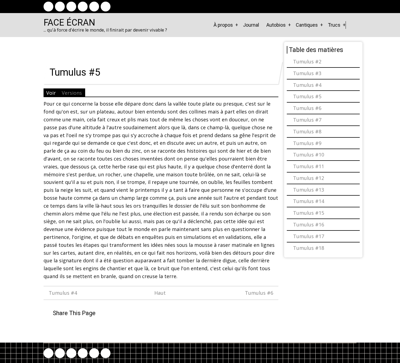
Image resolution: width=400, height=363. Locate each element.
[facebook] (48, 6)
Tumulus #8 (307, 131)
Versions (72, 93)
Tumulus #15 (308, 213)
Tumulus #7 (307, 119)
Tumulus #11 (308, 166)
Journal (251, 25)
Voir (51, 93)
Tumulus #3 (307, 73)
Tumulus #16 (308, 224)
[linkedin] (83, 6)
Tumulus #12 (308, 178)
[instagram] (71, 6)
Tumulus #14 (308, 201)
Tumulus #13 (308, 189)
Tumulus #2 (307, 61)
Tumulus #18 (308, 248)
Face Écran (69, 22)
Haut (160, 293)
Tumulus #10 (308, 154)
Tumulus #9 (307, 143)
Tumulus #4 (62, 293)
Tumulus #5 (307, 96)
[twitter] (60, 6)
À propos (223, 25)
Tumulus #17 (308, 236)
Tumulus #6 (260, 293)
